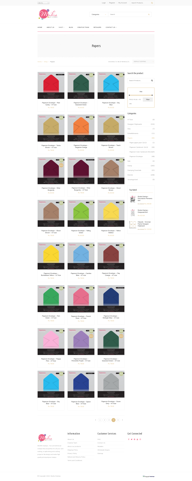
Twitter (131, 439)
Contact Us (101, 443)
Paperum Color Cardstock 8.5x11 (141, 152)
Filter (148, 99)
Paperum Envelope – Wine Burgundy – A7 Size (81, 189)
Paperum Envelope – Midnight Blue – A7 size (111, 317)
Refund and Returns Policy (76, 457)
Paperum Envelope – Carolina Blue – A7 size (81, 274)
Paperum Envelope (136, 156)
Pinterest (134, 439)
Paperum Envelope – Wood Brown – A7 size (50, 232)
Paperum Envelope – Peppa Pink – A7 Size (51, 360)
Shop (46, 62)
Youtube (137, 439)
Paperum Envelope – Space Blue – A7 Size (81, 403)
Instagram (140, 439)
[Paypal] (146, 476)
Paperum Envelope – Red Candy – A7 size (51, 104)
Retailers (100, 446)
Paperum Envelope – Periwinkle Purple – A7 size (81, 360)
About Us (71, 439)
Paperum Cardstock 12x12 (139, 147)
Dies (129, 129)
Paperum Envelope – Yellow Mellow (111, 232)
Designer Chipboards (135, 124)
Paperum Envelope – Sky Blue (111, 104)
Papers (130, 138)
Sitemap (100, 453)
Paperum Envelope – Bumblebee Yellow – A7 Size (51, 274)
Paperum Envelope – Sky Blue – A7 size (51, 403)
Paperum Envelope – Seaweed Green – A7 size (111, 360)
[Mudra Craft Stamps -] (48, 14)
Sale (129, 161)
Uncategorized (133, 179)
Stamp (130, 166)
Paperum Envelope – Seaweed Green (81, 104)
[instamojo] (152, 476)
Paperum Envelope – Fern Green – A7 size (51, 317)
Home (40, 62)
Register (112, 3)
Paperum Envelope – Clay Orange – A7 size (111, 274)
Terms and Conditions (75, 460)
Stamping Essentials (134, 170)
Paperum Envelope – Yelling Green (81, 232)
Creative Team (72, 443)
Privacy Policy (72, 453)
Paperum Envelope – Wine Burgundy (51, 189)
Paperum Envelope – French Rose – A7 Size (81, 317)
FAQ (99, 439)
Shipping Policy (73, 450)
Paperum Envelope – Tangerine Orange (81, 146)
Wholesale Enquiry (104, 450)
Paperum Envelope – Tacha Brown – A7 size (51, 146)
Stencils (130, 175)
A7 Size (130, 120)
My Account (122, 3)
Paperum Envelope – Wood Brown (110, 189)
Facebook (129, 439)
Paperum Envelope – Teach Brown (110, 146)
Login (104, 3)
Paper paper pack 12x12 (138, 143)
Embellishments (133, 133)
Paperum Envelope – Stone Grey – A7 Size (110, 402)
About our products (74, 446)
